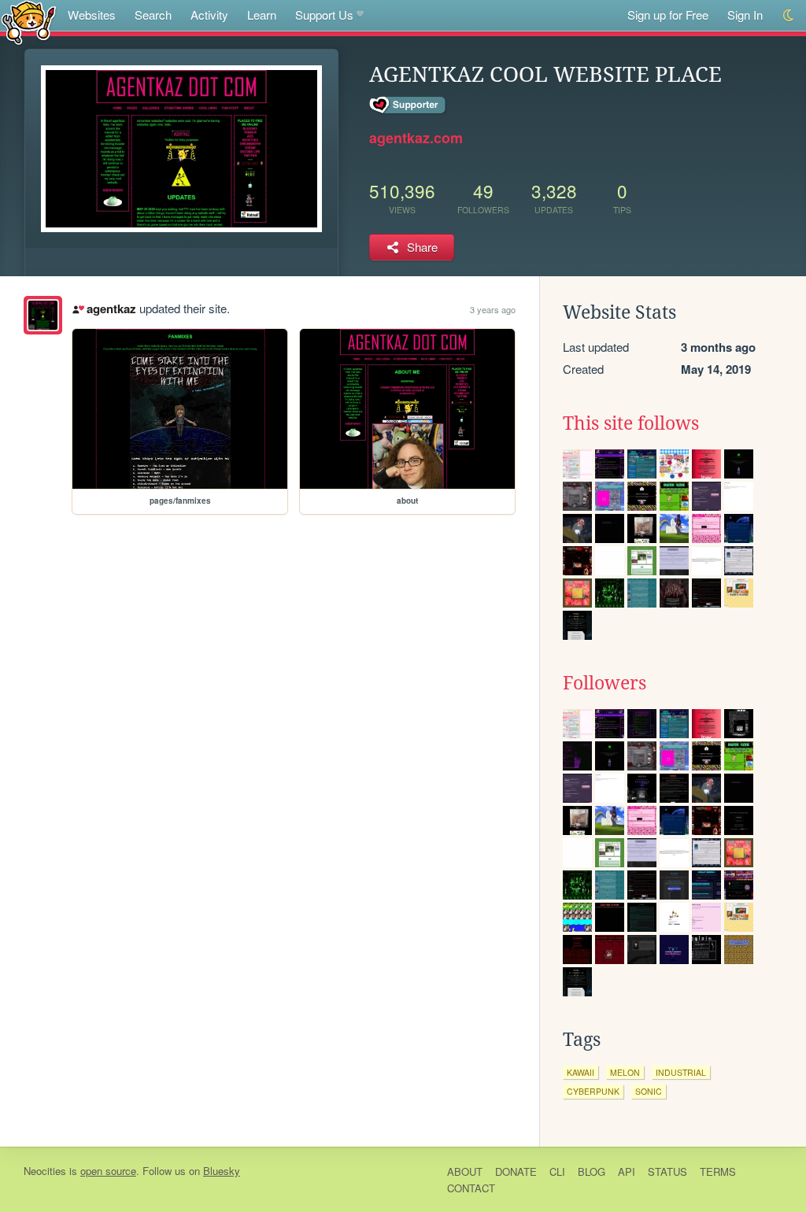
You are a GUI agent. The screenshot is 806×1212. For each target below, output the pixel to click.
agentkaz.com (416, 137)
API (626, 1171)
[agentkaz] (43, 315)
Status (667, 1171)
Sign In (745, 14)
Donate (516, 1171)
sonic (648, 1091)
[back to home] (28, 21)
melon (625, 1072)
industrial (681, 1072)
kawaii (580, 1072)
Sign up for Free (667, 14)
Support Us (324, 14)
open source (108, 1170)
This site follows (631, 423)
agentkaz (111, 308)
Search (153, 14)
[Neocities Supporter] (408, 105)
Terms (718, 1171)
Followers (604, 683)
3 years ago (493, 309)
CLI (557, 1171)
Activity (209, 14)
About (464, 1171)
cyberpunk (593, 1091)
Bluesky (221, 1170)
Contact (471, 1188)
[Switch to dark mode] (789, 15)
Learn (261, 14)
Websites (92, 14)
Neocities (45, 1170)
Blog (591, 1171)
